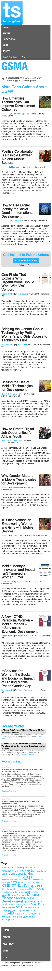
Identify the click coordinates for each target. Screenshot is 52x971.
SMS (19, 907)
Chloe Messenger (18, 114)
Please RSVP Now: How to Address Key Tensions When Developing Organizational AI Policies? (23, 746)
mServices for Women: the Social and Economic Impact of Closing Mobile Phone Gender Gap (18, 678)
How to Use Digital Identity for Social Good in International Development (17, 211)
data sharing (41, 871)
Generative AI (37, 880)
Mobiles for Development (17, 900)
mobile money (33, 892)
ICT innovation (23, 889)
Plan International (8, 908)
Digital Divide (8, 873)
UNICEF (33, 911)
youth (25, 917)
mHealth (22, 892)
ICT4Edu (17, 885)
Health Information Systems (29, 883)
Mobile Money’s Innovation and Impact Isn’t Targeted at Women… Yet (18, 571)
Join (5, 45)
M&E (15, 892)
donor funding (25, 873)
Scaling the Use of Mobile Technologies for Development (17, 386)
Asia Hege (22, 294)
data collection (25, 870)
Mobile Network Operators (13, 895)
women (5, 916)
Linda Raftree (18, 394)
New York (5, 394)
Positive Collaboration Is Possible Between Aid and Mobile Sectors (17, 157)
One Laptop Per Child (22, 905)
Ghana (3, 883)
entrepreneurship (7, 880)
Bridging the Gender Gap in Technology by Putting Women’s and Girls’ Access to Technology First (24, 334)
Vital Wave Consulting (22, 914)
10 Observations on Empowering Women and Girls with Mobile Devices (17, 525)
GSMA (14, 66)
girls (8, 883)
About (6, 33)
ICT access (33, 885)
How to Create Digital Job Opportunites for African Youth (17, 432)
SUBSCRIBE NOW (26, 260)
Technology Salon (12, 13)
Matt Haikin (15, 167)
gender (26, 879)
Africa (4, 867)
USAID (7, 913)
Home (6, 27)
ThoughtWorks (22, 910)
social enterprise (31, 907)
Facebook (17, 880)
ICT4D (5, 885)
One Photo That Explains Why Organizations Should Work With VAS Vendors (17, 282)
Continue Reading (8, 791)
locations (9, 39)
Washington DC (7, 294)
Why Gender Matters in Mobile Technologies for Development (18, 479)
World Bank (16, 916)
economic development (20, 876)
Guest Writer (16, 221)
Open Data (37, 904)
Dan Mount (15, 536)
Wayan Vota (16, 488)
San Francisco (7, 582)
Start (6, 51)
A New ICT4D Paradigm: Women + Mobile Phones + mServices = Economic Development (19, 624)
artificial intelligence (18, 867)
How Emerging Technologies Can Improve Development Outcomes (18, 104)
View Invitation (28, 755)
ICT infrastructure (9, 889)
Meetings (8, 944)
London (4, 114)
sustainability (8, 910)
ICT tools (36, 888)
